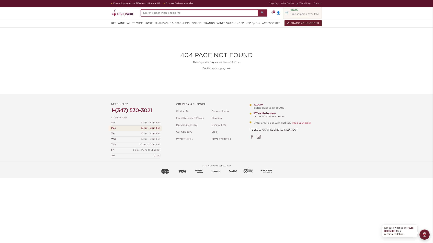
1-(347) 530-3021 (131, 110)
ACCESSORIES (271, 23)
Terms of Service (221, 139)
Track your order (301, 123)
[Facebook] (252, 137)
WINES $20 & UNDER (230, 23)
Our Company (184, 132)
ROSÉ (149, 23)
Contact (317, 3)
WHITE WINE (135, 23)
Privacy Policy (184, 139)
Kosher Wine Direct (221, 166)
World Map (305, 3)
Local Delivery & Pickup (190, 118)
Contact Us (182, 111)
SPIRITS (197, 23)
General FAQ (219, 125)
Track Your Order (305, 23)
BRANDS (209, 23)
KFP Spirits (253, 23)
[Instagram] (259, 137)
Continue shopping (213, 68)
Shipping (273, 3)
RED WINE (118, 23)
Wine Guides (287, 3)
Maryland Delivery (186, 125)
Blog (214, 132)
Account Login (220, 111)
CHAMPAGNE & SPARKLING (172, 23)
